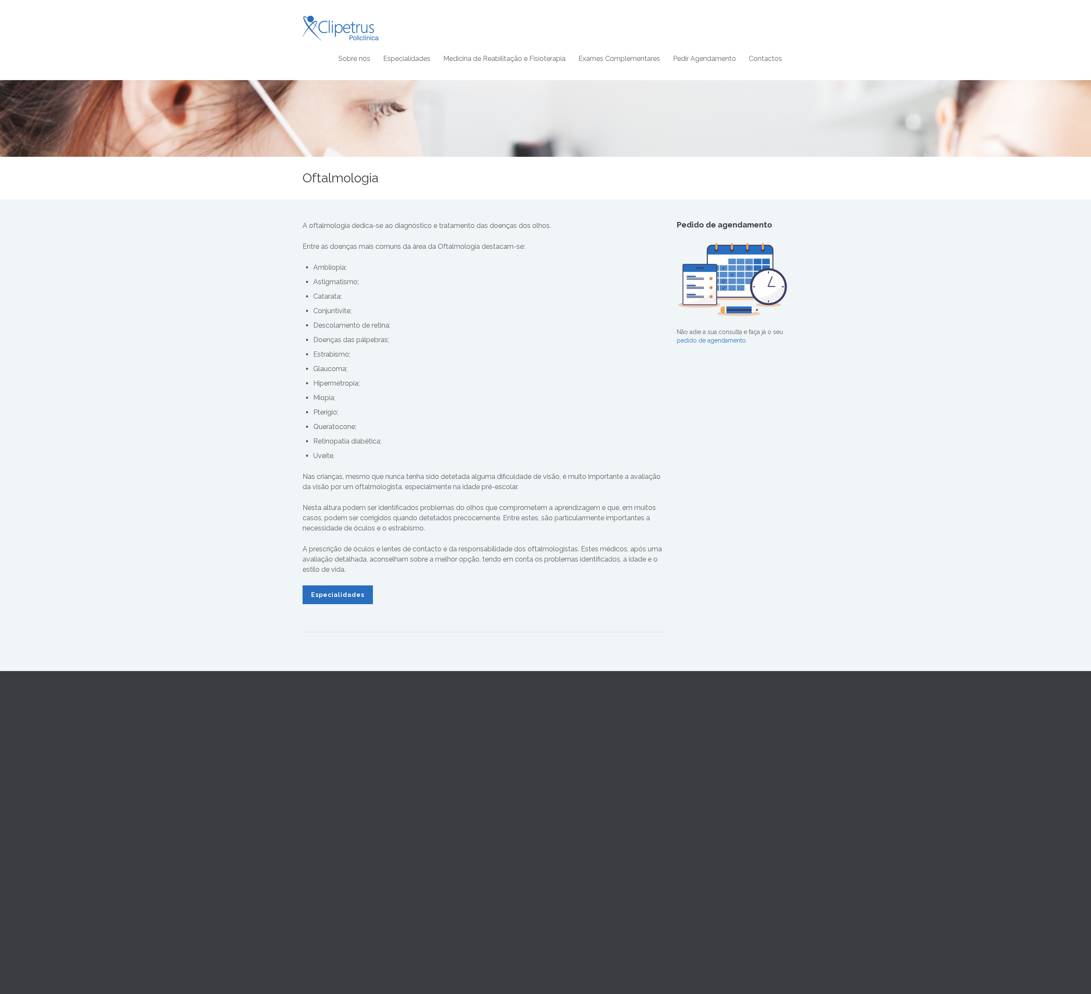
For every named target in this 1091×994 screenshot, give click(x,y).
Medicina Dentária (451, 832)
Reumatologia (446, 883)
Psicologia (441, 893)
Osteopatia (566, 760)
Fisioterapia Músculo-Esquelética (597, 811)
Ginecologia (444, 791)
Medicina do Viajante (456, 821)
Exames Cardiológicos (583, 863)
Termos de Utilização (706, 740)
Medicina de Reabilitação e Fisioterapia (504, 59)
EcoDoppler (569, 883)
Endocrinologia (448, 811)
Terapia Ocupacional (580, 750)
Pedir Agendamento (704, 59)
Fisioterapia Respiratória (584, 801)
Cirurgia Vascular (450, 770)
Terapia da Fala (572, 740)
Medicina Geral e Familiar (461, 740)
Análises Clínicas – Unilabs (588, 853)
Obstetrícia (442, 801)
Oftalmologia (445, 842)
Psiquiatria (441, 873)
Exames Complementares (619, 59)
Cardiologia (443, 750)
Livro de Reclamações (708, 781)
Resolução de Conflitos (709, 770)
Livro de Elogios (699, 791)
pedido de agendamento (711, 340)
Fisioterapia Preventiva (582, 770)
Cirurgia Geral (446, 760)
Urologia (439, 913)
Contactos (765, 59)
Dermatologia (446, 781)
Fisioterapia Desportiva (583, 781)
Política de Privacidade (708, 750)
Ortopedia (441, 862)
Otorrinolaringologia (455, 852)
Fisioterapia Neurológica (585, 791)
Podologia (441, 903)
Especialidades (406, 59)
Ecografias (566, 873)
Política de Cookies (703, 760)
